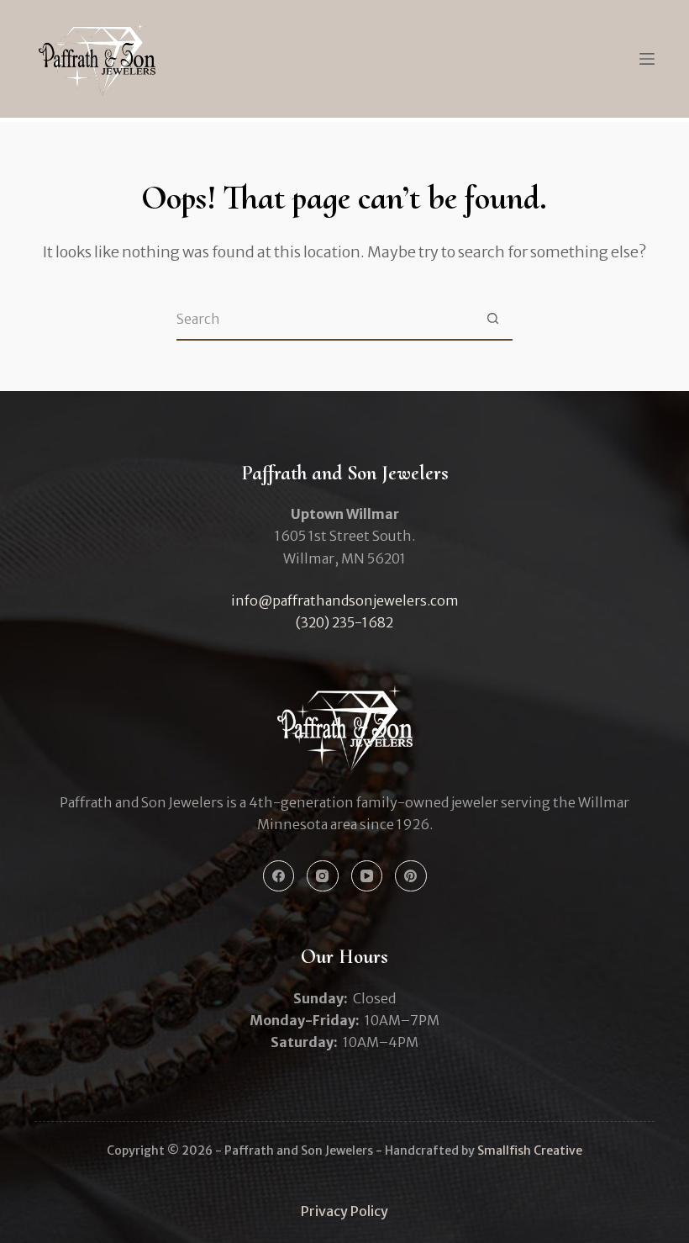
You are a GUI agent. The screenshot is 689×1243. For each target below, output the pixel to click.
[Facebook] (279, 876)
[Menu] (647, 58)
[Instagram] (323, 876)
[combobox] (324, 319)
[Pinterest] (411, 876)
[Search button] (492, 319)
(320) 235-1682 (344, 622)
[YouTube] (367, 876)
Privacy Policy (344, 1211)
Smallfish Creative (529, 1150)
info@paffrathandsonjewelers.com (345, 600)
